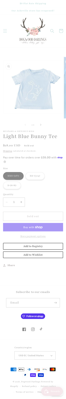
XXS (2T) (16, 177)
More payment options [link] (33, 236)
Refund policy (29, 386)
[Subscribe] (55, 302)
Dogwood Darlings (30, 381)
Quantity (8, 194)
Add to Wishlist (33, 255)
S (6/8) (14, 186)
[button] (5, 31)
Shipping (7, 151)
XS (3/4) (37, 177)
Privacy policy (48, 386)
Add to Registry (33, 246)
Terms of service (25, 392)
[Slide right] (40, 124)
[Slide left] (25, 124)
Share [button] (11, 265)
